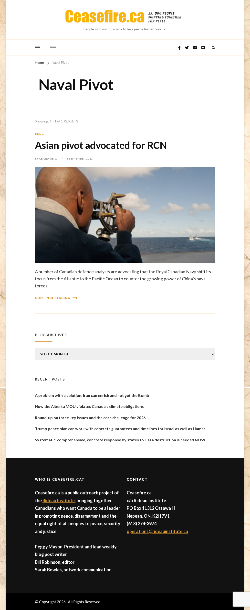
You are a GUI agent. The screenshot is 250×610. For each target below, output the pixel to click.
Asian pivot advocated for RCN (101, 145)
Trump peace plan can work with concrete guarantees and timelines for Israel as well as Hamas (120, 428)
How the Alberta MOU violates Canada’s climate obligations (89, 406)
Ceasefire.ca (48, 158)
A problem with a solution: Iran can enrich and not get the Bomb (92, 395)
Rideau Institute (58, 500)
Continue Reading (52, 298)
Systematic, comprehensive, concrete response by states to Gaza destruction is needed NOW (120, 439)
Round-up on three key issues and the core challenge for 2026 (90, 417)
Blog (39, 133)
